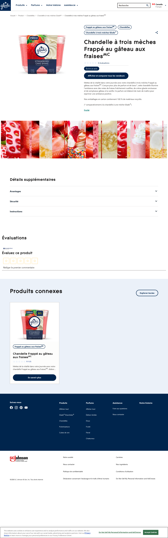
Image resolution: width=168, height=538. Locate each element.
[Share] (156, 32)
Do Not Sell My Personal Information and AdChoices (120, 532)
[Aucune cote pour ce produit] (91, 63)
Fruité (86, 110)
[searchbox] (132, 5)
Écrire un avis (91, 68)
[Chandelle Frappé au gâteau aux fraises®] (34, 322)
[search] (147, 5)
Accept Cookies (151, 532)
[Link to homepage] (5, 5)
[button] (159, 5)
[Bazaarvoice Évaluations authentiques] (8, 248)
